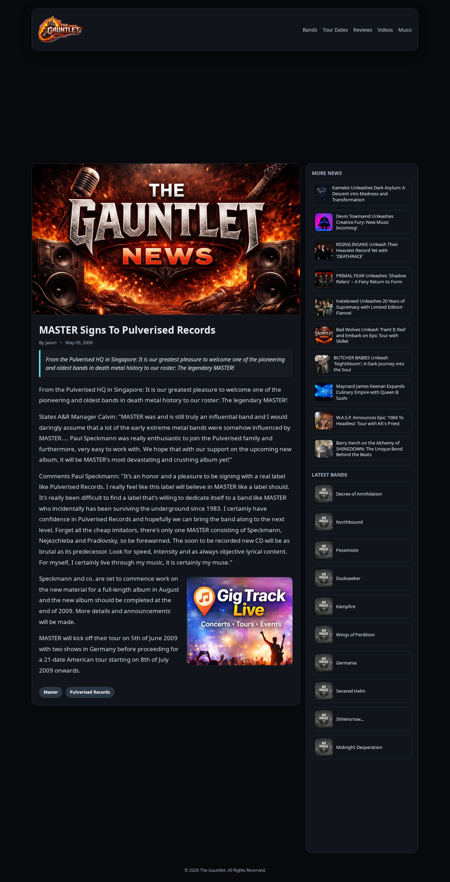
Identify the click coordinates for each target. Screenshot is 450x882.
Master (51, 692)
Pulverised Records (90, 692)
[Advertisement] (225, 108)
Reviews (362, 29)
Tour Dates (335, 29)
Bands (310, 29)
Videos (385, 29)
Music (405, 29)
